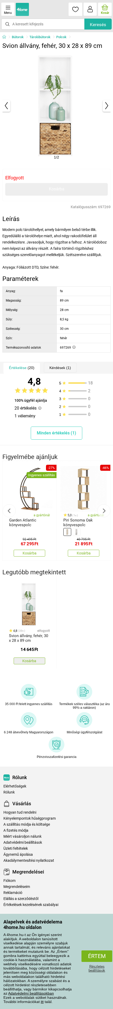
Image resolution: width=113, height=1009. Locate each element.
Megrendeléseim (16, 887)
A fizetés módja (15, 830)
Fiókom (9, 881)
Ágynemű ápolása (18, 855)
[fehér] (76, 532)
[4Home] (6, 37)
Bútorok (18, 37)
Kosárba (56, 188)
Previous (9, 510)
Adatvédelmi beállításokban (31, 993)
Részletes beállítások (97, 968)
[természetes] (67, 532)
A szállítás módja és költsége (26, 824)
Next (103, 510)
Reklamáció (12, 893)
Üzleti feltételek (15, 849)
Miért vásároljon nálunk (22, 836)
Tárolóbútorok (39, 37)
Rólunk (9, 792)
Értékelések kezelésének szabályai (30, 905)
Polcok (61, 37)
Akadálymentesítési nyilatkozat (28, 861)
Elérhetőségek (14, 786)
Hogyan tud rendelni (19, 812)
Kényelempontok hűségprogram (29, 818)
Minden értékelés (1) (56, 432)
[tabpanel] (56, 106)
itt (42, 1002)
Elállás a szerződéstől (20, 899)
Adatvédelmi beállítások (22, 842)
